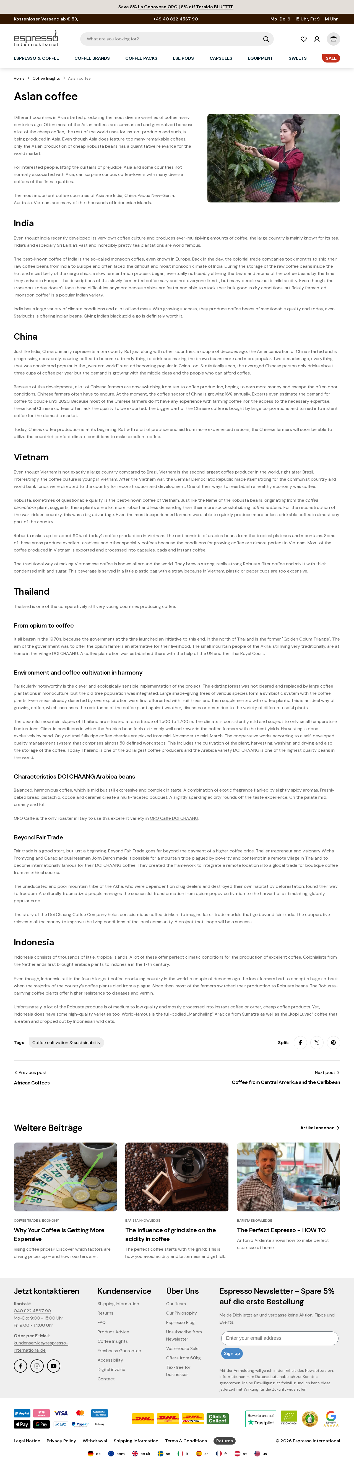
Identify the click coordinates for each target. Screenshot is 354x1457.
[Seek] (266, 39)
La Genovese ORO (158, 7)
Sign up (232, 1353)
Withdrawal (95, 1441)
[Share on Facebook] (300, 1042)
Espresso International (316, 1441)
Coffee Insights (46, 78)
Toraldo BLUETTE (214, 7)
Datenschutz (267, 1376)
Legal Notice (27, 1441)
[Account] (317, 39)
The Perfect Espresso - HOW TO (281, 1230)
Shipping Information (136, 1441)
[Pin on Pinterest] (333, 1042)
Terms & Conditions (186, 1441)
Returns (224, 1441)
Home (19, 78)
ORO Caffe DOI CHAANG (174, 818)
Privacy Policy (61, 1441)
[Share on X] (317, 1042)
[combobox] (177, 39)
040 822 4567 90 (32, 1311)
